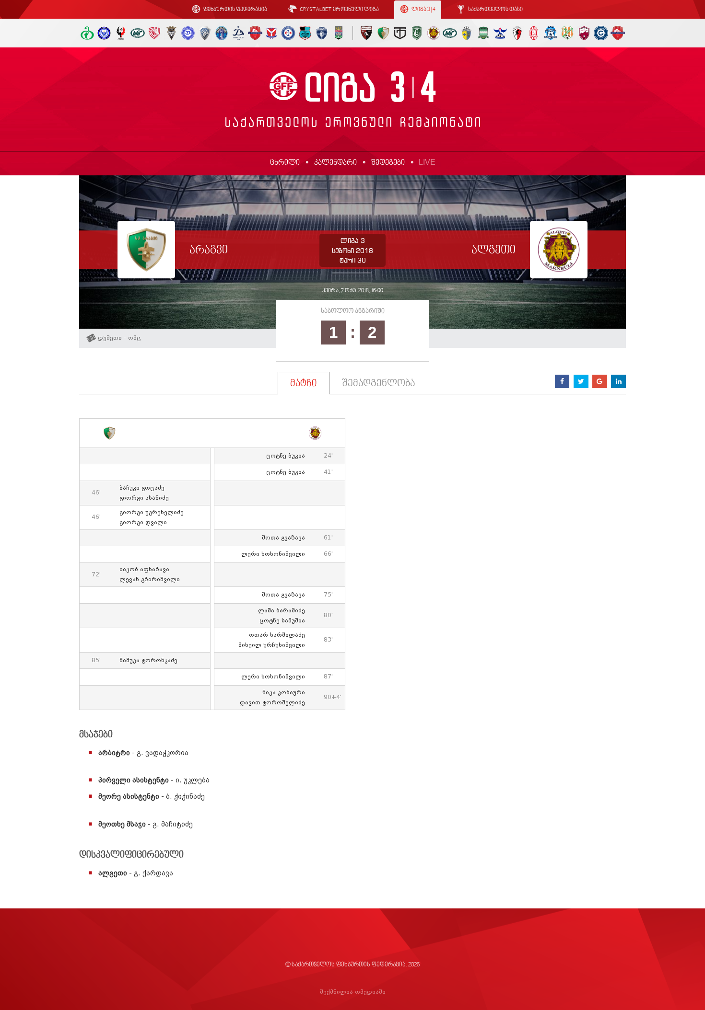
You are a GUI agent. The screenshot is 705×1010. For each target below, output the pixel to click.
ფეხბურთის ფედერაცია (234, 10)
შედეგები (388, 163)
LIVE (427, 162)
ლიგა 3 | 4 (423, 10)
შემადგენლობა (378, 384)
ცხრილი (285, 163)
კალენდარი (335, 163)
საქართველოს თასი (495, 10)
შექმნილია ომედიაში (353, 992)
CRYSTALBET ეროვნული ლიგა (339, 10)
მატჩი (303, 384)
